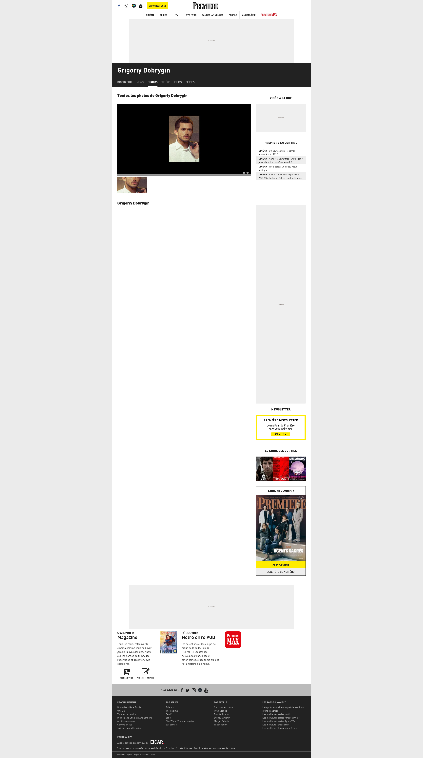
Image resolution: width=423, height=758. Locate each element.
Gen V (169, 714)
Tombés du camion (126, 714)
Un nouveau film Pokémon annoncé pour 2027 (277, 152)
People (233, 15)
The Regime (172, 710)
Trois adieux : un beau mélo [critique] (278, 168)
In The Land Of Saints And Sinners (134, 717)
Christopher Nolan (223, 707)
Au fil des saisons (126, 721)
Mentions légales (124, 754)
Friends (170, 707)
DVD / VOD (191, 15)
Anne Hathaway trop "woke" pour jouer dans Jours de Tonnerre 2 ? (281, 160)
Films (178, 82)
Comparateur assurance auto (130, 748)
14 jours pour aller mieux (130, 728)
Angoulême (248, 15)
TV (176, 15)
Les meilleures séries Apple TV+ (278, 721)
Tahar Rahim (220, 724)
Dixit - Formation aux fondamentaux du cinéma (214, 748)
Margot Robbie (221, 721)
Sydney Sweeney (222, 717)
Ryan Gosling (220, 710)
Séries (163, 15)
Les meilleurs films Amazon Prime (279, 728)
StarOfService (186, 748)
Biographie (125, 82)
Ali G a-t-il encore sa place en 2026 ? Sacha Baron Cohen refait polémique (280, 176)
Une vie (121, 710)
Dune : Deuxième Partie (129, 707)
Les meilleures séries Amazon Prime (281, 717)
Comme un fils (124, 724)
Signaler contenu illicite (144, 754)
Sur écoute (171, 724)
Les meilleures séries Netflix (276, 714)
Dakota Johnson (222, 714)
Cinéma (150, 15)
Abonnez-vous (157, 5)
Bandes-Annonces (212, 15)
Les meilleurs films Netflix (275, 724)
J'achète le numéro (280, 571)
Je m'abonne (280, 564)
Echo (168, 717)
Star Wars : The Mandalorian (180, 721)
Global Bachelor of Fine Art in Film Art (161, 748)
